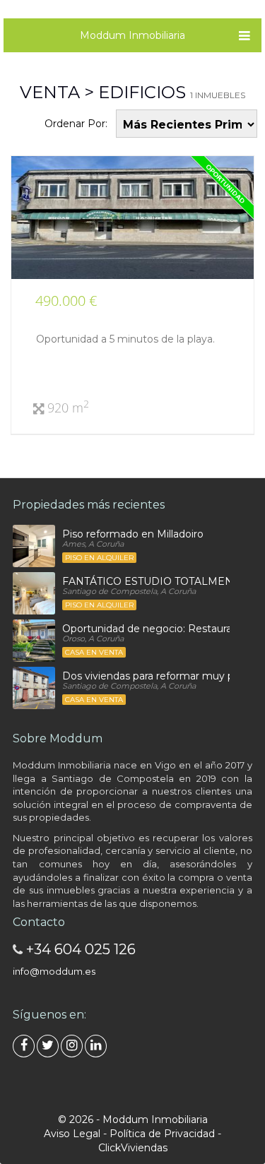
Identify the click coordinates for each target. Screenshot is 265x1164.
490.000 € (66, 300)
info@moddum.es (54, 971)
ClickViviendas (132, 1147)
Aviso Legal (72, 1133)
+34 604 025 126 (81, 949)
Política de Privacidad (162, 1133)
